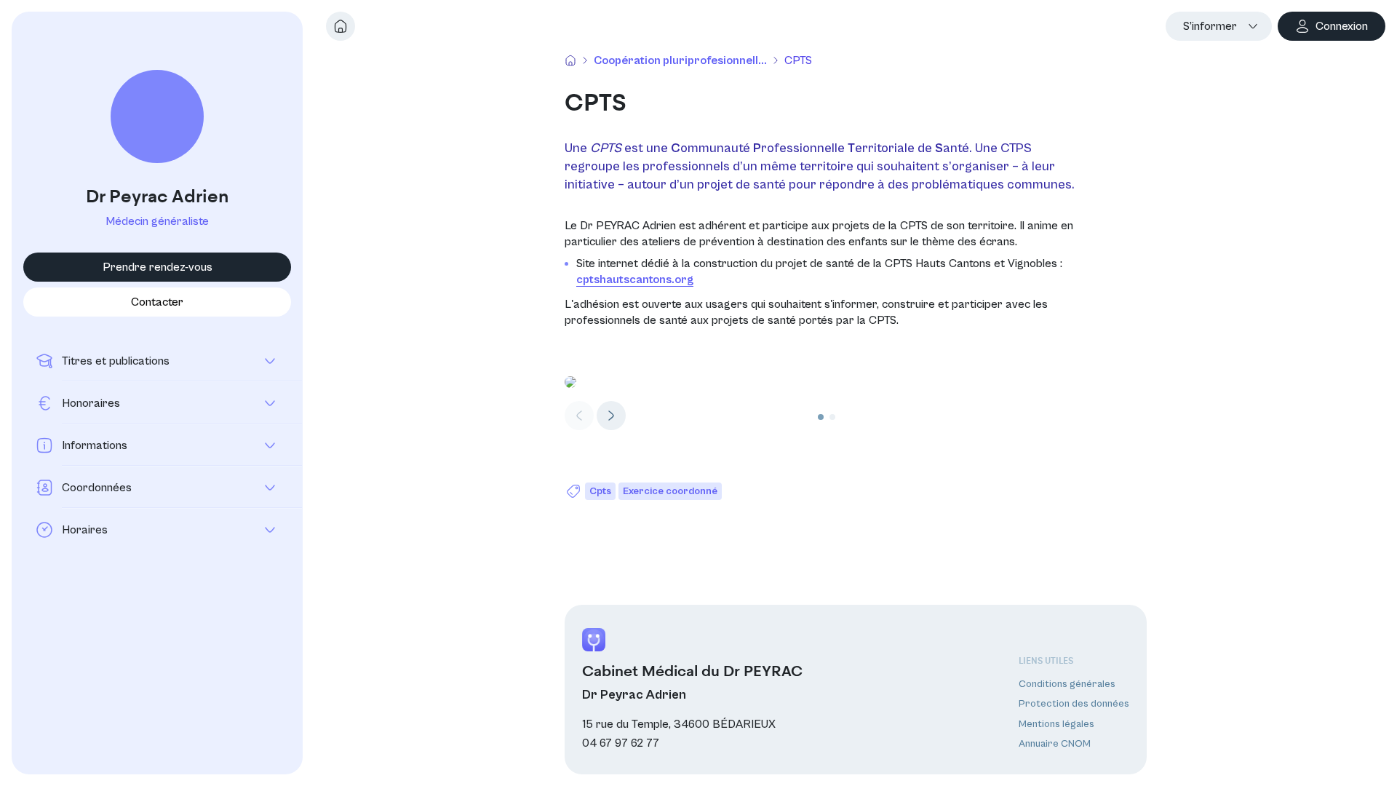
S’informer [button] (1210, 26)
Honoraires (91, 403)
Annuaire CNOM (1055, 744)
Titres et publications (116, 361)
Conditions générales (1067, 684)
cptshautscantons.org (634, 279)
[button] (611, 415)
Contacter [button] (157, 302)
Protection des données (1074, 704)
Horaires (85, 529)
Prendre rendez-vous (157, 267)
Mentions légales (1056, 724)
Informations (94, 445)
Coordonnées (97, 487)
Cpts (600, 491)
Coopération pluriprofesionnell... (680, 60)
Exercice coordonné (670, 491)
